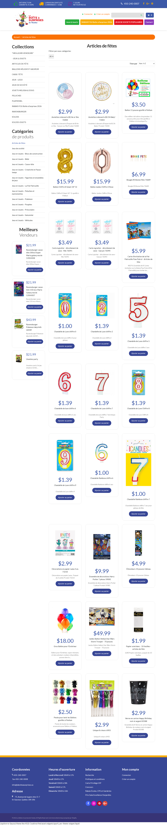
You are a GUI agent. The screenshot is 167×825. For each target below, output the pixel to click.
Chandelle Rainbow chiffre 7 (138, 499)
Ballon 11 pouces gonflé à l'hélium (138, 110)
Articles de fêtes (18, 143)
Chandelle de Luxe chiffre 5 (139, 341)
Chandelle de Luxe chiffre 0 (65, 331)
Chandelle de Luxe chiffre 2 (102, 331)
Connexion (126, 775)
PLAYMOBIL (17, 101)
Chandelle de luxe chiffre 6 (65, 408)
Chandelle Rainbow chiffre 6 (101, 478)
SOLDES (15, 117)
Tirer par (133, 63)
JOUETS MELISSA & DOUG (23, 90)
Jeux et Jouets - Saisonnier (22, 215)
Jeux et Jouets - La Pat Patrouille (25, 186)
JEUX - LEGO (17, 80)
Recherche (89, 775)
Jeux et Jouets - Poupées (22, 204)
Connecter (88, 14)
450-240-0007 (131, 3)
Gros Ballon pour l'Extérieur (65, 646)
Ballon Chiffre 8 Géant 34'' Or (65, 187)
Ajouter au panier (65, 132)
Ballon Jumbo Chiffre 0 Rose (101, 187)
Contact (149, 22)
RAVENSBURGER (19, 111)
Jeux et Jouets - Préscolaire (23, 210)
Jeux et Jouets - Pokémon (22, 199)
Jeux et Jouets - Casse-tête (23, 164)
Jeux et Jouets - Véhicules (22, 220)
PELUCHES (16, 95)
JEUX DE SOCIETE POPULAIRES (128, 22)
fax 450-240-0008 (20, 779)
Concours (89, 787)
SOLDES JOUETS (19, 122)
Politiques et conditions (95, 779)
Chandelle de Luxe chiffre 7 (102, 408)
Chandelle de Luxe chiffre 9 (65, 485)
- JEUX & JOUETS (19, 58)
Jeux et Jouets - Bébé (20, 159)
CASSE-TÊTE (17, 74)
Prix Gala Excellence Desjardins (98, 795)
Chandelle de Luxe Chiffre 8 (138, 408)
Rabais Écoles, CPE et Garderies (98, 791)
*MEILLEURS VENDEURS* (23, 53)
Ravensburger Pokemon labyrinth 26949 (33, 327)
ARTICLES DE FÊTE (20, 64)
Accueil (17, 37)
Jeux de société (18, 148)
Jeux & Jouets (72, 22)
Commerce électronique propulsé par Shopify (62, 818)
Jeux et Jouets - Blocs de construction (27, 154)
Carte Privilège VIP (93, 783)
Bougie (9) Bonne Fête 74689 (138, 180)
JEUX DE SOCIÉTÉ (19, 85)
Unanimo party (32, 359)
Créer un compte (103, 14)
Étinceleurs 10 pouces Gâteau (138, 569)
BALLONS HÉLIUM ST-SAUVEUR (25, 69)
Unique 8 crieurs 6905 (102, 730)
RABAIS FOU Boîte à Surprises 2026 (97, 22)
